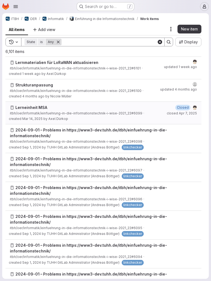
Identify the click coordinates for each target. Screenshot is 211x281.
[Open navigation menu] (15, 6)
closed (182, 113)
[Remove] (58, 42)
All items (17, 29)
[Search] (168, 42)
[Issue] (12, 62)
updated (180, 67)
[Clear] (160, 42)
